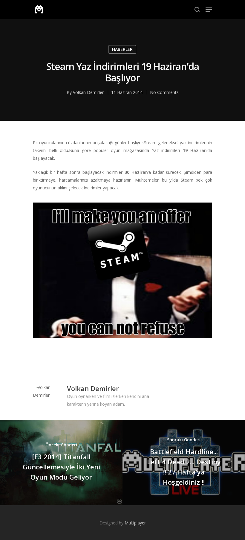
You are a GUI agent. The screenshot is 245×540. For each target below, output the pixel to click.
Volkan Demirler (88, 92)
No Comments (164, 92)
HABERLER (122, 49)
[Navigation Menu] (209, 10)
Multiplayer (135, 523)
